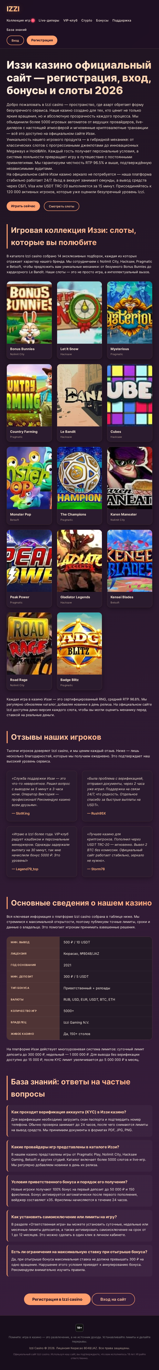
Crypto (86, 20)
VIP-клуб (70, 20)
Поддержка (121, 20)
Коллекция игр (20, 20)
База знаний (16, 30)
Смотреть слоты (61, 206)
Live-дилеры (49, 20)
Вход (15, 40)
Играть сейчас (23, 206)
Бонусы (102, 20)
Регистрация (42, 40)
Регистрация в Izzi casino (57, 1299)
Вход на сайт (113, 1299)
